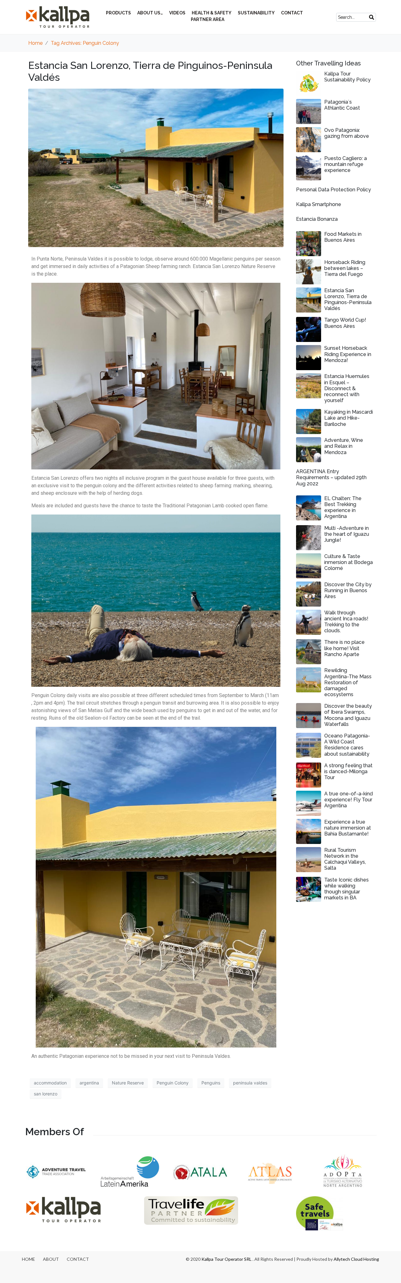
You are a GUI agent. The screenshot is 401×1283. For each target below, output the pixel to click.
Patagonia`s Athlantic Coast (342, 105)
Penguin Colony (173, 1082)
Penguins (210, 1082)
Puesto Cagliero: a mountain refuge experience (345, 164)
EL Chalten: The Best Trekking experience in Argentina (343, 507)
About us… (150, 12)
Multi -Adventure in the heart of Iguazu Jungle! (346, 534)
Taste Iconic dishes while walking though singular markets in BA (346, 889)
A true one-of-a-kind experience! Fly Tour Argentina (348, 800)
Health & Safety (212, 12)
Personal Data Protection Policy (333, 190)
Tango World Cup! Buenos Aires (345, 323)
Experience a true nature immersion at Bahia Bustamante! (347, 828)
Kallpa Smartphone (318, 204)
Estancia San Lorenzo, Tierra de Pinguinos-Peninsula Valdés (348, 299)
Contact (292, 12)
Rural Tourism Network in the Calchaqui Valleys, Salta (345, 859)
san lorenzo (45, 1093)
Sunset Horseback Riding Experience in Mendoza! (347, 354)
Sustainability (256, 12)
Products (118, 12)
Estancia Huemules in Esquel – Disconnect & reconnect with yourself (346, 388)
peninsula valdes (250, 1082)
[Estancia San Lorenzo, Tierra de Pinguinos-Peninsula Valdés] (156, 167)
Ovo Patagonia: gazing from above (346, 133)
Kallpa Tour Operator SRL (226, 1259)
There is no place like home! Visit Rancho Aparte (344, 648)
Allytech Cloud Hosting (356, 1259)
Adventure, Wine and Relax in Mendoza (343, 446)
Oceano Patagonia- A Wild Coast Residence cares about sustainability (347, 745)
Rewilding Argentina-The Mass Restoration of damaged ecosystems (348, 682)
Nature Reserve (128, 1082)
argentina (89, 1082)
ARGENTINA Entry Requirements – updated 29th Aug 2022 (331, 477)
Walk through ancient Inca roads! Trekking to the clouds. (346, 622)
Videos (177, 12)
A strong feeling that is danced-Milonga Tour (348, 771)
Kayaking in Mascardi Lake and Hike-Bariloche (348, 418)
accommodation (50, 1082)
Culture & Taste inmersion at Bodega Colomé (348, 562)
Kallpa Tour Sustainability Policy (347, 77)
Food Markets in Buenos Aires (343, 237)
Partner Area (207, 19)
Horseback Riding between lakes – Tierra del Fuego (344, 268)
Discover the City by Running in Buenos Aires (348, 590)
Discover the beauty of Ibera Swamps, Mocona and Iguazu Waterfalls (348, 715)
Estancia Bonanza (317, 219)
